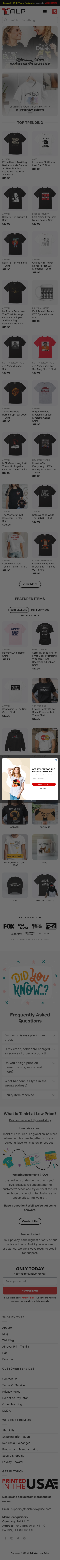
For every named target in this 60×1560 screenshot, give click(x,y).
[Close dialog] (56, 760)
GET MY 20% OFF (44, 784)
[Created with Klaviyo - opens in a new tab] (30, 801)
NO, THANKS (43, 788)
